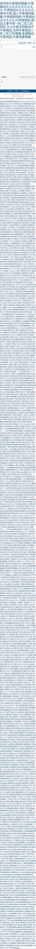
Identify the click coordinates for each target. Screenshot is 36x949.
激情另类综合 (31, 611)
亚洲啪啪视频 (25, 115)
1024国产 (28, 209)
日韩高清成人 (6, 922)
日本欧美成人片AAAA (28, 401)
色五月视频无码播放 (8, 900)
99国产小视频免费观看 (16, 858)
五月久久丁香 (9, 490)
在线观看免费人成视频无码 (22, 911)
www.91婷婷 (25, 353)
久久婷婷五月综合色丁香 (21, 355)
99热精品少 (5, 824)
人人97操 (9, 799)
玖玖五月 (15, 868)
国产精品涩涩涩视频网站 (23, 186)
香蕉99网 (13, 149)
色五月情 (21, 890)
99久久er (24, 314)
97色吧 (27, 191)
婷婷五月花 (27, 287)
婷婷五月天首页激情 (26, 678)
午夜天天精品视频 (27, 440)
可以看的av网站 (21, 739)
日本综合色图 (12, 609)
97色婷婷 (28, 765)
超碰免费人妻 (4, 399)
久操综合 (25, 159)
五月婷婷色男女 (13, 236)
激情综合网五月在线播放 (10, 193)
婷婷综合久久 (28, 614)
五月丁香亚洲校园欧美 (22, 753)
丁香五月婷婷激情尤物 (11, 127)
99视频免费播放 (7, 897)
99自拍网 (6, 559)
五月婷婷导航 (6, 195)
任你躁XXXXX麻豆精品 (17, 675)
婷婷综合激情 (17, 488)
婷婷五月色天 (25, 250)
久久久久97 (31, 900)
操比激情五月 (14, 694)
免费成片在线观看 (16, 877)
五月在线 (10, 822)
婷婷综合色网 (8, 511)
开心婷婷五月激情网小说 (11, 534)
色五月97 (15, 591)
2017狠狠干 (27, 817)
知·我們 (27, 77)
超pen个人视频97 (18, 412)
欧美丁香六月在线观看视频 (27, 566)
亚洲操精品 (27, 756)
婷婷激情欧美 (15, 444)
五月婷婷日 (18, 360)
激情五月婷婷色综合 (25, 312)
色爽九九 (25, 504)
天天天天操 (3, 673)
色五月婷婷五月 (19, 682)
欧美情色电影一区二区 (28, 627)
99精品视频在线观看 (20, 643)
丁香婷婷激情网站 (28, 863)
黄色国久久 (5, 694)
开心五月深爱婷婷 (5, 714)
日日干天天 (23, 630)
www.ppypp (31, 630)
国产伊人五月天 (19, 806)
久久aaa (2, 886)
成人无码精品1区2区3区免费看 (25, 708)
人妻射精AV (10, 509)
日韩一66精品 (18, 216)
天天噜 (32, 529)
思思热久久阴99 (20, 245)
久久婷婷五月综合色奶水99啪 (18, 554)
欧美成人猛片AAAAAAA (18, 906)
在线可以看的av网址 (17, 728)
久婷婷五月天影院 (23, 712)
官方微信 (16, 91)
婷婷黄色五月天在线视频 (14, 152)
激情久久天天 (4, 669)
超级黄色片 (10, 188)
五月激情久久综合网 (17, 742)
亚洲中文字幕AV (25, 351)
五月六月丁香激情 (17, 543)
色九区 (16, 810)
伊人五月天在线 (5, 630)
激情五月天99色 (16, 502)
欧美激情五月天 (27, 280)
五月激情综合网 (5, 742)
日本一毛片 (17, 159)
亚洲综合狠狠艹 (14, 669)
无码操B (25, 541)
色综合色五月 (26, 442)
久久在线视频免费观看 (11, 428)
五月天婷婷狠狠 (22, 687)
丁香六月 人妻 (29, 561)
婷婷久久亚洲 (16, 175)
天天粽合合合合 (14, 518)
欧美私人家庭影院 (12, 890)
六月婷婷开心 (14, 332)
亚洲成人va (8, 648)
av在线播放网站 (18, 387)
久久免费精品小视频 (14, 943)
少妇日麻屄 (7, 239)
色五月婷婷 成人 (11, 117)
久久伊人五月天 (11, 303)
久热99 (16, 618)
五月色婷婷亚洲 (19, 209)
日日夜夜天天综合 (18, 897)
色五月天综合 (4, 461)
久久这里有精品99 (5, 868)
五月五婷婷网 (6, 380)
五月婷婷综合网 (16, 255)
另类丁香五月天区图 (20, 211)
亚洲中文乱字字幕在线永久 (21, 364)
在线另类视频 (6, 444)
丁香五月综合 (27, 593)
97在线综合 (19, 358)
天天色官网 (12, 605)
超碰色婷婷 (19, 282)
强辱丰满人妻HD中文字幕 (8, 177)
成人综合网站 (13, 566)
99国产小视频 (20, 584)
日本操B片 (5, 266)
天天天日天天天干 (20, 611)
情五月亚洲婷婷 (16, 419)
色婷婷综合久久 (7, 335)
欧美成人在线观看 (22, 177)
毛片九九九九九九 (12, 298)
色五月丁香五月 (25, 623)
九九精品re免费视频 (10, 396)
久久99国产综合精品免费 (23, 120)
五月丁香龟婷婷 (10, 616)
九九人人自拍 (6, 255)
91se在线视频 (24, 321)
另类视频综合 (9, 918)
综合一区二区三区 (23, 653)
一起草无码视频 (30, 625)
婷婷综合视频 (4, 627)
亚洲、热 (11, 621)
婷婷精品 (21, 156)
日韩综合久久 (16, 714)
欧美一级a (16, 678)
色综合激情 (27, 728)
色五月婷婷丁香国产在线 (23, 616)
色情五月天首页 (31, 122)
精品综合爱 (5, 339)
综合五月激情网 (25, 669)
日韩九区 (17, 945)
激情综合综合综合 (9, 138)
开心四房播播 (16, 721)
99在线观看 (8, 294)
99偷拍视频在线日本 (25, 879)
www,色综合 (23, 342)
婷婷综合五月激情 (11, 483)
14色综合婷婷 (9, 326)
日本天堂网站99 (22, 396)
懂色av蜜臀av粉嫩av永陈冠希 (15, 801)
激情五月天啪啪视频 (22, 888)
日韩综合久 (3, 525)
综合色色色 (26, 877)
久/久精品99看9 (17, 751)
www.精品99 (14, 778)
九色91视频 (19, 220)
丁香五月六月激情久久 (15, 881)
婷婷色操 (16, 696)
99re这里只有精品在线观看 (21, 294)
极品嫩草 (3, 568)
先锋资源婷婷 (10, 854)
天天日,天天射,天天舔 (21, 337)
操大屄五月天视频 (11, 424)
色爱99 (30, 218)
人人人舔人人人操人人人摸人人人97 (21, 515)
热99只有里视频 (27, 502)
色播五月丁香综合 (23, 529)
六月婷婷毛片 (14, 824)
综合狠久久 (7, 934)
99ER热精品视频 (30, 893)
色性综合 (28, 941)
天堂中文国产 (13, 417)
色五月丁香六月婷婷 (6, 682)
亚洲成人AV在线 (29, 605)
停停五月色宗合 (9, 538)
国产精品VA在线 (27, 918)
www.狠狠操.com (24, 193)
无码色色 (17, 703)
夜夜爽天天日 (20, 319)
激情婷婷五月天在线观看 (11, 232)
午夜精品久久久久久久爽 (18, 559)
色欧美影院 (9, 886)
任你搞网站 (11, 531)
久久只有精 (19, 154)
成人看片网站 (16, 401)
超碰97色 (24, 511)
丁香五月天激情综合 (8, 305)
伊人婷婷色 (5, 655)
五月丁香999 (10, 131)
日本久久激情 (18, 394)
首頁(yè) (22, 77)
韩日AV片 (7, 273)
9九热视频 (5, 197)
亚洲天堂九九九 (20, 577)
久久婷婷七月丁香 (17, 589)
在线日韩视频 (29, 412)
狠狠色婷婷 (22, 197)
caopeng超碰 (23, 257)
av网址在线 (10, 474)
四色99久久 (15, 520)
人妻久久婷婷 (17, 362)
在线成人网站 (20, 305)
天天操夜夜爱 (10, 909)
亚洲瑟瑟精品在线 (14, 179)
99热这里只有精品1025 (7, 790)
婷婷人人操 (31, 687)
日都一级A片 (15, 922)
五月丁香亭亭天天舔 (21, 781)
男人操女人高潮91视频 (28, 552)
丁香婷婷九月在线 (19, 886)
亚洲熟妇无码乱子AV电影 (8, 113)
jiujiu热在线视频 (5, 877)
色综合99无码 (28, 495)
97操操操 (22, 765)
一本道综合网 (8, 488)
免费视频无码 (18, 744)
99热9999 (8, 401)
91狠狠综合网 (8, 422)
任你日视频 (24, 909)
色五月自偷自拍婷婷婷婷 (18, 385)
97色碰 (11, 337)
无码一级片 (3, 172)
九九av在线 (5, 200)
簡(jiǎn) (30, 43)
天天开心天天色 (29, 154)
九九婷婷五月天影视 (22, 506)
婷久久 (16, 470)
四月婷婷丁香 (10, 280)
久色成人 (5, 733)
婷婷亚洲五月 (17, 264)
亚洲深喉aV (25, 767)
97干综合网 (28, 655)
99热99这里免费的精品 (13, 595)
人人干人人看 (8, 691)
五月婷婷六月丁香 (16, 129)
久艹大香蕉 (26, 234)
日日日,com (26, 664)
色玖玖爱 (5, 179)
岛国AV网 (30, 511)
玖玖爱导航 (27, 685)
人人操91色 (27, 797)
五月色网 (19, 442)
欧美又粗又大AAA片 (14, 525)
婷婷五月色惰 (10, 792)
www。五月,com (21, 328)
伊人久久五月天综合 (8, 813)
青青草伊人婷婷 (7, 364)
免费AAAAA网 (10, 154)
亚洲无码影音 (4, 566)
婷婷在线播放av (28, 881)
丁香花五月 (14, 344)
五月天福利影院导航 (11, 202)
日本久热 (25, 488)
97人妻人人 (10, 618)
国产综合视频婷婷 (21, 900)
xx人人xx (9, 671)
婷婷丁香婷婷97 (21, 271)
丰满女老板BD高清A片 (7, 902)
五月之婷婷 (12, 248)
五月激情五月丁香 (15, 486)
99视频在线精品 (19, 637)
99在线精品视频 (23, 710)
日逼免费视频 (23, 847)
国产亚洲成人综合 (8, 163)
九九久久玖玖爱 (5, 149)
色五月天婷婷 (22, 181)
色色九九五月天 (9, 705)
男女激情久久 (8, 840)
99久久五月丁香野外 (17, 762)
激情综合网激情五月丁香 (17, 266)
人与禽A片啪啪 (24, 934)
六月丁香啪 (5, 312)
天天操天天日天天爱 (8, 893)
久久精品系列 (18, 593)
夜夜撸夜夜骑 (17, 451)
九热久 (2, 703)
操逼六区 (28, 245)
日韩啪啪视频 (9, 945)
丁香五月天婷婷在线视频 (27, 582)
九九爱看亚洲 (24, 938)
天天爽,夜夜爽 (14, 582)
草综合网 (32, 712)
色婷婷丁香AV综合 (6, 563)
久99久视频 (12, 449)
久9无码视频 (14, 655)
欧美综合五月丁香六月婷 (21, 822)
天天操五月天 (25, 525)
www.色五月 (30, 266)
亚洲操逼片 (8, 575)
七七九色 (12, 207)
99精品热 (27, 461)
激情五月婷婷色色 (15, 627)
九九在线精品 (15, 351)
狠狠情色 (21, 735)
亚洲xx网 (17, 250)
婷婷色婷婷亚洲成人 (23, 650)
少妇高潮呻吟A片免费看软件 (9, 872)
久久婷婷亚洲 (30, 813)
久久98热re (15, 239)
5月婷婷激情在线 (11, 467)
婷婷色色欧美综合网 (17, 719)
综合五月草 (12, 650)
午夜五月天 (23, 438)
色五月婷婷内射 (27, 360)
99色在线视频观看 (16, 234)
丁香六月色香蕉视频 (20, 705)
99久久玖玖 (28, 637)
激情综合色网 (13, 856)
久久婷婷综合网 (27, 477)
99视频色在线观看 (21, 296)
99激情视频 (16, 511)
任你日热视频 (9, 216)
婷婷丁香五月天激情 (19, 422)
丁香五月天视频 (10, 685)
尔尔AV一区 (31, 936)
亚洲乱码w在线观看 (24, 641)
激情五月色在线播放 (8, 499)
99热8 (15, 936)
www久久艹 (22, 408)
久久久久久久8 (13, 600)
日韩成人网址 (26, 261)
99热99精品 (25, 673)
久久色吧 (5, 271)
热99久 (4, 804)
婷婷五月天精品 (5, 938)
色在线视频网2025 (27, 874)
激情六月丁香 (15, 630)
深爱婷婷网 (16, 671)
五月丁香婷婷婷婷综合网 (13, 861)
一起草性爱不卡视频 (25, 717)
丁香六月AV (30, 172)
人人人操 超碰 (22, 856)
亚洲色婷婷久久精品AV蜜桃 (21, 410)
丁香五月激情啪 (19, 330)
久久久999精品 (9, 296)
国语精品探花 (19, 259)
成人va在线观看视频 (8, 328)
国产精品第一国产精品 (24, 248)
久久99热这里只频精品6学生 (13, 863)
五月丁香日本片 (23, 456)
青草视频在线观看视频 (13, 820)
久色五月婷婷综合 (14, 225)
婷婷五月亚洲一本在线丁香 (10, 406)
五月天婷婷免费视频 (16, 495)
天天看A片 (8, 826)
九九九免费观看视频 (22, 165)
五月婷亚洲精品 (15, 273)
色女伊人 (28, 426)
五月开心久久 (25, 774)
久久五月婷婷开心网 (22, 227)
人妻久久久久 (17, 664)
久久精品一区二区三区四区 (22, 346)
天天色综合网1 (24, 133)
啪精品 (24, 904)
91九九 (10, 307)
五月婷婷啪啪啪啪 (25, 390)
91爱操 (33, 490)
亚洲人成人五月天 (18, 278)
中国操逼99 (5, 390)
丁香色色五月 (19, 291)
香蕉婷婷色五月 (22, 547)
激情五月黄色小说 (9, 358)
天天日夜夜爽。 (28, 570)
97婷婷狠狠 (13, 181)
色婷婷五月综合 (7, 355)
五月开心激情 (30, 884)
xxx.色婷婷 (17, 730)
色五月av (28, 207)
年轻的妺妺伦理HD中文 (7, 607)
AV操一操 (23, 513)
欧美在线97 (31, 396)
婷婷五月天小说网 (28, 307)
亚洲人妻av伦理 (29, 742)
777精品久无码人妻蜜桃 (19, 573)
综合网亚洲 (8, 412)
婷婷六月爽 (18, 378)
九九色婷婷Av (10, 781)
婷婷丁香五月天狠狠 (8, 758)
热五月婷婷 (19, 287)
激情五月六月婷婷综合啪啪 (24, 138)
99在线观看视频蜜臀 (21, 895)
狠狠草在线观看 (17, 927)
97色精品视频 (9, 392)
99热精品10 (10, 426)
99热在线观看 (4, 207)
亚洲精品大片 (11, 284)
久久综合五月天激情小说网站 (13, 435)
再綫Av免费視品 (5, 689)
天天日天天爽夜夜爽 (25, 824)
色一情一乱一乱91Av (24, 424)
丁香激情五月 (9, 657)
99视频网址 (26, 589)
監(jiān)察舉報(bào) (25, 91)
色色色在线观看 (7, 323)
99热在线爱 (26, 152)
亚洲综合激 (10, 929)
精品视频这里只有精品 (11, 289)
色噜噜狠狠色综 (5, 778)
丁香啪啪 (19, 113)
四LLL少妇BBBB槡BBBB (22, 326)
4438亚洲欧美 (14, 390)
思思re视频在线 (19, 625)
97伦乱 (13, 506)
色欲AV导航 (24, 536)
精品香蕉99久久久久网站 (26, 289)
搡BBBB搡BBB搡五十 (16, 479)
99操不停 (9, 223)
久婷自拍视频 (4, 659)
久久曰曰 (21, 872)
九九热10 (6, 495)
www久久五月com (8, 504)
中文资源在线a (24, 268)
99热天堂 (13, 653)
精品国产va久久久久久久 (18, 639)
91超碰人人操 (11, 584)
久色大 (9, 804)
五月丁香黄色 (21, 149)
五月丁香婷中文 (17, 804)
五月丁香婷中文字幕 (17, 689)
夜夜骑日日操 (9, 703)
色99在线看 (22, 127)
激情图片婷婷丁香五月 (7, 895)
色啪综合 (5, 641)
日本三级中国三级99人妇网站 (16, 403)
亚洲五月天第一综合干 (16, 463)
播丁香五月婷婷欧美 (17, 195)
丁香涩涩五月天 (29, 648)
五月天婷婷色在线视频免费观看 (26, 348)
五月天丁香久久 (24, 737)
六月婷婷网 (19, 698)
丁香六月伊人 (10, 165)
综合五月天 (30, 833)
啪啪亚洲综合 (15, 513)
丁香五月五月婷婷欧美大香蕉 (21, 230)
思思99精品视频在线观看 (20, 826)
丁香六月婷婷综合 (25, 696)
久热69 (21, 746)
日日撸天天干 (19, 776)
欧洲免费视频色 (29, 762)
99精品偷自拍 (23, 591)
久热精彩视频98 (5, 234)
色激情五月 (17, 657)
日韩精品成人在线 (29, 435)
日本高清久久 (6, 243)
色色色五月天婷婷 (8, 120)
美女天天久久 (18, 188)
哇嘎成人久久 (27, 362)
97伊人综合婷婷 (30, 792)
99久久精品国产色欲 (9, 282)
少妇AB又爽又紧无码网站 (14, 701)
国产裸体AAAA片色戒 (28, 671)
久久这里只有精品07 (13, 552)
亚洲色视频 (11, 186)
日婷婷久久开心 (22, 936)
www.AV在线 (29, 550)
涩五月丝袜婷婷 (20, 813)
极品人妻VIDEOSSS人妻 (13, 115)
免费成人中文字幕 (18, 145)
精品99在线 (3, 531)
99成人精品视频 (9, 829)
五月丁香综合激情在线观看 (14, 431)
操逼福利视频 (9, 470)
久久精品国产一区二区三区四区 (10, 241)
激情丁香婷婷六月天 (25, 417)
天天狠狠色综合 (29, 698)
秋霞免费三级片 (17, 632)
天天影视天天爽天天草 (7, 433)
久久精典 (22, 694)
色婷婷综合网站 (9, 211)
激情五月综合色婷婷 (23, 303)
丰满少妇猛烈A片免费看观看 (9, 765)
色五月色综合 (20, 122)
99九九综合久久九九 (24, 483)
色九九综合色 (8, 278)
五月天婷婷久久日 (20, 680)
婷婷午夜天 (10, 806)
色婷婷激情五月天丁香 (16, 865)
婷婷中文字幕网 (24, 659)
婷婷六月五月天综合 (17, 550)
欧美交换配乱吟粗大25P (14, 261)
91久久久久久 (10, 220)
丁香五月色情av (17, 415)
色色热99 (3, 124)
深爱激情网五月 (16, 243)
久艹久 (4, 737)
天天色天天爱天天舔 (12, 342)
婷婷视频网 (10, 680)
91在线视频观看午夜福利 (11, 623)
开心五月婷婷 (28, 609)
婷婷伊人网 (7, 376)
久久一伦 (18, 280)
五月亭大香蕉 (10, 287)
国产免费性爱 (25, 714)
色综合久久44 (8, 664)
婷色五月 (25, 451)
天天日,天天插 (10, 472)
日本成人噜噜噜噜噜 (15, 920)
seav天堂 (30, 296)
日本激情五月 (23, 810)
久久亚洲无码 (18, 829)
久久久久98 (16, 522)
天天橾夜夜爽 (13, 197)
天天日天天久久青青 (10, 218)
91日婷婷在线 (6, 797)
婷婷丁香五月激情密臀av (12, 852)
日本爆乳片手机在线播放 (26, 808)
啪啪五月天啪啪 (7, 451)
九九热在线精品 (14, 133)
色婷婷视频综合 (7, 696)
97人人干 (25, 163)
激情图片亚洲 (20, 941)
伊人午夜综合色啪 (26, 845)
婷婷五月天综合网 (15, 314)
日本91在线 (18, 504)
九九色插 (22, 239)
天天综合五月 (23, 344)
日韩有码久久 (12, 561)
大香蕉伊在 (12, 547)
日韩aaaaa (19, 472)
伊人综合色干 (29, 758)
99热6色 (14, 376)
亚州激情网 (26, 378)
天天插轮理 (10, 904)
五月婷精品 (22, 298)
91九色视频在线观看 (14, 673)
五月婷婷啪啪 (16, 440)
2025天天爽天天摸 (8, 353)
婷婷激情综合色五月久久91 (22, 557)
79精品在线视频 (10, 442)
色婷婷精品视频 (24, 202)
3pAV (17, 879)
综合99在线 (27, 145)
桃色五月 (3, 701)
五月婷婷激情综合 (20, 369)
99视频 (32, 175)
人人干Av (7, 481)
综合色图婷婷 (6, 543)
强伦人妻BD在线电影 (24, 646)
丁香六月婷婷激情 (25, 470)
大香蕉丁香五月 (20, 392)
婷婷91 (11, 399)
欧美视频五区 (14, 312)
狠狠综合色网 (13, 659)
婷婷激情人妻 (24, 579)
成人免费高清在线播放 (27, 232)
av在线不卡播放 (9, 346)
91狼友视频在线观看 (15, 831)
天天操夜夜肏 (4, 547)
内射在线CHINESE (22, 499)
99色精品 (3, 492)
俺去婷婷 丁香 (28, 358)
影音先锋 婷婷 (28, 220)
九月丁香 (17, 509)
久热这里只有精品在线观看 (21, 323)
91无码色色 (28, 284)
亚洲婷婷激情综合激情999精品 (14, 168)
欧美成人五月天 (5, 275)
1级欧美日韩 (10, 776)
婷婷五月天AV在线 (21, 607)
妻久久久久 (19, 723)
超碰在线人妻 (25, 852)
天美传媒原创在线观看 (16, 461)
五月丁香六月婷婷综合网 (28, 666)
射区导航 (21, 655)
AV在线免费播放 (5, 815)
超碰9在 (26, 472)
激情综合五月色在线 (14, 783)
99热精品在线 (29, 584)
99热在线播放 (27, 447)
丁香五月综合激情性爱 (7, 614)
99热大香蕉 (15, 769)
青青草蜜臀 (5, 454)
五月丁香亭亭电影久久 (9, 712)
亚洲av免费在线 (21, 172)
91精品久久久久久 (21, 531)
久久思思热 (12, 191)
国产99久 (17, 474)
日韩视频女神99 (9, 662)
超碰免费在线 (31, 739)
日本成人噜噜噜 (12, 529)
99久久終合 (30, 147)
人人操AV (24, 703)
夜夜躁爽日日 (25, 783)
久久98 (11, 360)
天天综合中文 (9, 625)
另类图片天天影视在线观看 (20, 380)
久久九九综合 (6, 769)
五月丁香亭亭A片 (16, 275)
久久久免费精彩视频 (8, 726)
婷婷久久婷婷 (26, 799)
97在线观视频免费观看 (16, 161)
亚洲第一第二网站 (17, 797)
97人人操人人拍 (29, 858)
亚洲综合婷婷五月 (8, 330)
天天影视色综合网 (29, 431)
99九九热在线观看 (26, 945)
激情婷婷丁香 (23, 733)
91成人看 (23, 147)
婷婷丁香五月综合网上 (28, 200)
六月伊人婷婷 (9, 557)
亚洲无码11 (3, 744)
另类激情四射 (27, 662)
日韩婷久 (5, 225)
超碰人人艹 (20, 561)
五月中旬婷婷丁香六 (13, 579)
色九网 (2, 202)
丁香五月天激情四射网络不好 (25, 458)
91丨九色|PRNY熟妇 (28, 657)
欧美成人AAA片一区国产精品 (25, 854)
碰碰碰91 (20, 609)
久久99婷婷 (28, 319)
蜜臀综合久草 (24, 922)
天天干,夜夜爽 (16, 335)
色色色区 (9, 838)
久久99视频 (20, 191)
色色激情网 (24, 509)
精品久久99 (18, 904)
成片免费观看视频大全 (26, 769)
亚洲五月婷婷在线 (24, 332)
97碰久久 (30, 257)
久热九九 (20, 605)
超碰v (16, 408)
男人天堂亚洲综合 (13, 666)
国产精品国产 (10, 170)
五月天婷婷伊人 (29, 865)
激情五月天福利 (5, 351)
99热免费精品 (28, 719)
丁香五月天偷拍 (15, 200)
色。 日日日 (7, 136)
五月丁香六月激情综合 (9, 646)
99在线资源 (30, 316)
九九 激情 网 (6, 502)
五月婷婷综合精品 (29, 746)
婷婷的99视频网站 (12, 568)
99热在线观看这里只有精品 (8, 710)
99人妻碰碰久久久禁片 (11, 300)
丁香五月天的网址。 (8, 888)
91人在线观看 (10, 634)
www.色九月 (18, 662)
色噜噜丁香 (16, 575)
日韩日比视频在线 (29, 701)
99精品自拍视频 (7, 522)
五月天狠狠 (30, 598)
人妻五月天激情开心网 (11, 456)
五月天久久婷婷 (10, 458)
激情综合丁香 (26, 255)
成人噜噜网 (14, 156)
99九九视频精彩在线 (28, 243)
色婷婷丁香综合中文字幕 (22, 538)
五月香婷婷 (10, 842)
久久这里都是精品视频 (11, 808)
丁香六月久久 (17, 799)
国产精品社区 (13, 641)
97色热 (2, 861)
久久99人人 (31, 170)
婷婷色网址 (19, 685)
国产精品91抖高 (9, 394)
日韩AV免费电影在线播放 (16, 309)
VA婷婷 (18, 909)
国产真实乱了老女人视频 (18, 598)
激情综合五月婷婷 (25, 534)
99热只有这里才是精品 (24, 376)
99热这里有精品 (13, 735)
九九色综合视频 (31, 239)
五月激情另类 (23, 568)
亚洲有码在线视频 (25, 383)
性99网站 (11, 744)
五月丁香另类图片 (8, 159)
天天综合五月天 (10, 708)
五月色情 (28, 305)
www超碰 (3, 284)
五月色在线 (11, 739)
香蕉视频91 (18, 918)
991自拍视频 (20, 893)
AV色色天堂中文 (7, 387)
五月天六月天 (20, 284)
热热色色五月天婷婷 (23, 449)
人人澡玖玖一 (6, 374)
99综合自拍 (26, 632)
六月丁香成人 (10, 227)
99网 (25, 387)
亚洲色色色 (18, 477)
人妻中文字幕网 (19, 465)
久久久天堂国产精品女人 (8, 316)
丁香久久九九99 (28, 415)
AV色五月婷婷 (19, 621)
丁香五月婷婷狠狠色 (15, 541)
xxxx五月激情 (11, 124)
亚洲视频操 (27, 543)
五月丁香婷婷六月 (24, 300)
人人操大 (25, 264)
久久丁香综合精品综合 (7, 245)
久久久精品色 (4, 554)
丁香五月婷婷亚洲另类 (26, 778)
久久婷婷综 (7, 383)
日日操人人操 (15, 938)
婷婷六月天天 (9, 250)
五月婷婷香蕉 (9, 911)
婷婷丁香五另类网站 (21, 497)
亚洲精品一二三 (15, 371)
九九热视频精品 (26, 179)
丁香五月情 (15, 383)
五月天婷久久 (19, 614)
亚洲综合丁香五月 (13, 737)
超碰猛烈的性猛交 (23, 374)
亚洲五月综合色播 (5, 175)
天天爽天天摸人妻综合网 (14, 492)
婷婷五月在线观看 (23, 467)
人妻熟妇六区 (30, 680)
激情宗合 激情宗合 (9, 723)
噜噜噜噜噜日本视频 (6, 810)
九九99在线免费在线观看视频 (20, 213)
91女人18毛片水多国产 (23, 726)
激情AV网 (5, 337)
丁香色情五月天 (9, 369)
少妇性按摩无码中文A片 (7, 319)
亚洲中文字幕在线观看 (15, 367)
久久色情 (9, 936)
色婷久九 (14, 374)
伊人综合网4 (15, 438)
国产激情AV (18, 163)
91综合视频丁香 (10, 756)
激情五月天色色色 (10, 687)
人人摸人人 (12, 271)
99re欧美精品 (10, 760)
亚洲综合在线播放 (14, 932)
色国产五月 (25, 335)
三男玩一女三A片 (29, 776)
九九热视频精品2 (5, 438)
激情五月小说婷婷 (21, 170)
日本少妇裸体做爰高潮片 (18, 339)
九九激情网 (5, 675)
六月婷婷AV (6, 371)
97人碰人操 (15, 536)
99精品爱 (24, 419)
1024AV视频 (4, 147)
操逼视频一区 (31, 149)
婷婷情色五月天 (17, 563)
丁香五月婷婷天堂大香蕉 (14, 447)
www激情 (27, 829)
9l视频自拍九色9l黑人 (28, 273)
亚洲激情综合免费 (15, 767)
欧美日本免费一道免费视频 (25, 545)
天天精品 (13, 454)
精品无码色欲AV (23, 252)
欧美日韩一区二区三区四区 (16, 884)
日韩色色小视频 (11, 545)
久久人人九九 (15, 836)
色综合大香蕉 (19, 131)
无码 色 (4, 735)
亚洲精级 (6, 598)
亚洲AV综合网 (11, 833)
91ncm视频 (25, 486)
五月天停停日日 (30, 870)
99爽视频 (26, 744)
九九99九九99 (27, 804)
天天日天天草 (4, 794)
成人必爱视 (19, 756)
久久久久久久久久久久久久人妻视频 (22, 140)
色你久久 (27, 682)
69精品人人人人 (30, 788)
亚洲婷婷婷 (28, 735)
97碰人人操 (11, 698)
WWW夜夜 (24, 474)
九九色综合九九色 (25, 406)
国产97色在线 (28, 282)
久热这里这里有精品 (22, 760)
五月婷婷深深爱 (7, 264)
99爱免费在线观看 (17, 136)
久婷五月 (3, 152)
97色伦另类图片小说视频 (19, 785)
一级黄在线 (27, 259)
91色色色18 (24, 241)
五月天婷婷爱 (20, 749)
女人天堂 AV (4, 856)
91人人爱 (3, 584)
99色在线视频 (17, 307)
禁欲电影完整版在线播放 (10, 746)
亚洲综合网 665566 (18, 143)
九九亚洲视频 (15, 321)
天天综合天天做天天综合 (22, 490)
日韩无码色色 (27, 751)
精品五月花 (5, 515)
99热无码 (26, 367)
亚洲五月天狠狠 (19, 426)
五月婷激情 (27, 463)
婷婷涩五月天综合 (14, 204)
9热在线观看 (19, 817)
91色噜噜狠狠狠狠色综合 (23, 902)
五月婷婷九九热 (22, 218)
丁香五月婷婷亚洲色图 (27, 204)
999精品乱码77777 (26, 444)
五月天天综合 (9, 637)
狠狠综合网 (18, 433)
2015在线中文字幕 (14, 147)
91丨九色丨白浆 (14, 268)
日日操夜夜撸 (16, 874)
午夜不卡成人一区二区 (7, 291)
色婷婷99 (9, 678)
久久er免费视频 (5, 156)
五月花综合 (10, 730)
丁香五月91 (31, 314)
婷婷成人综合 (25, 943)
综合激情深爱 (27, 927)
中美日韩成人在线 (20, 399)
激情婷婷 (18, 353)
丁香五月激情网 (14, 733)
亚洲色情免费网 (21, 833)
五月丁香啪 (14, 257)
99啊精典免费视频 (15, 794)
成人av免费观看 (25, 618)
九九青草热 (11, 172)
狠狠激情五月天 (21, 316)
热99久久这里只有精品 (24, 913)
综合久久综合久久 (21, 790)
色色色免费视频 (19, 842)
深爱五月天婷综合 (5, 632)
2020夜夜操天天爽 (19, 223)
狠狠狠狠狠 (7, 550)
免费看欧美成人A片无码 (16, 788)
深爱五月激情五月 (16, 481)
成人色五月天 (20, 207)
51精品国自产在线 (18, 838)
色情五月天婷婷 (10, 348)
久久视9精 (3, 822)
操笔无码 (28, 872)
